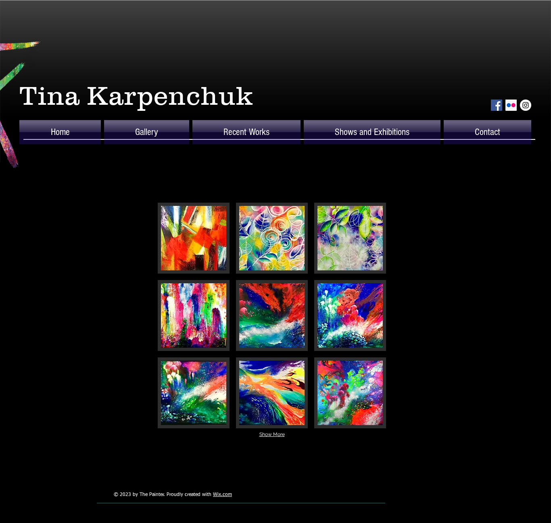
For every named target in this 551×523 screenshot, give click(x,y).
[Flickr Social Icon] (511, 105)
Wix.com (222, 494)
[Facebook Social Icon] (496, 105)
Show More (272, 434)
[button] (146, 132)
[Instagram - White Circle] (525, 105)
